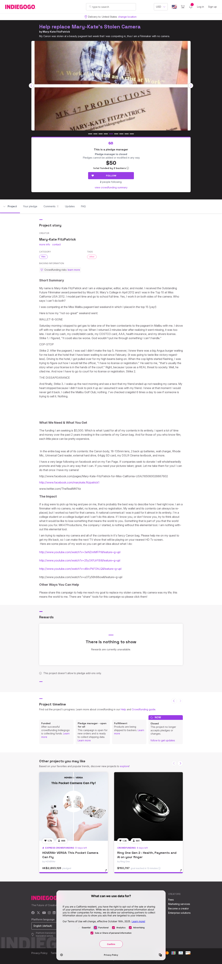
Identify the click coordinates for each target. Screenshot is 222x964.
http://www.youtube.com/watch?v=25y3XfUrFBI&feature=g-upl (79, 560)
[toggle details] (107, 872)
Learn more (84, 740)
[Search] (90, 6)
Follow (111, 175)
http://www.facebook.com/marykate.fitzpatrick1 (69, 482)
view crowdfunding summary (111, 187)
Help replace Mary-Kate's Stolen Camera (90, 26)
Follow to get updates (163, 740)
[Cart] (183, 7)
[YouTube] (44, 913)
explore (124, 766)
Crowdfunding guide (143, 709)
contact (56, 244)
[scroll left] (31, 85)
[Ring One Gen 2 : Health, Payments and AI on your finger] (148, 806)
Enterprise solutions (179, 912)
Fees (171, 899)
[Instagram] (49, 913)
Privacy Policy (39, 953)
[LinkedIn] (54, 913)
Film (43, 256)
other (91, 256)
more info (44, 244)
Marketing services (179, 903)
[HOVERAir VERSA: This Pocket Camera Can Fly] (73, 806)
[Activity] (191, 7)
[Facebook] (33, 913)
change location (127, 16)
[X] (38, 913)
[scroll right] (190, 85)
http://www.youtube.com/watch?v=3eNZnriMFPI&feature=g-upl (79, 552)
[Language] (174, 7)
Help (123, 709)
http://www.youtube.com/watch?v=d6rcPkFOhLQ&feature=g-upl (80, 568)
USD (158, 6)
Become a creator (178, 908)
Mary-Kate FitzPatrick (56, 31)
